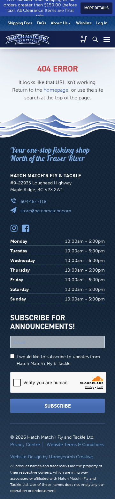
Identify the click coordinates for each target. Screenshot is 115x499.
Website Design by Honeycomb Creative (51, 457)
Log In (101, 23)
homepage (55, 90)
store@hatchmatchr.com (45, 211)
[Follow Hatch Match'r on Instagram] (14, 228)
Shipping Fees (20, 23)
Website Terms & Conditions (75, 444)
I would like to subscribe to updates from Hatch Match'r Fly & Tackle (58, 360)
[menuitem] (19, 23)
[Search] (95, 39)
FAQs (41, 23)
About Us (59, 23)
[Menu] (106, 39)
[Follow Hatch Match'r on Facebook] (25, 228)
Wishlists (83, 23)
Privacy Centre (25, 444)
